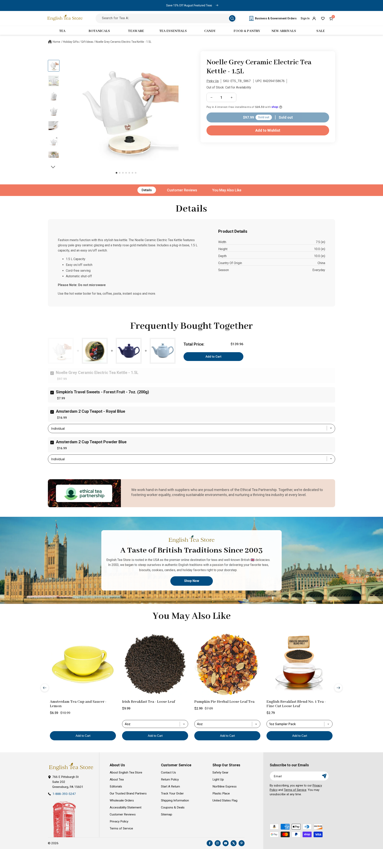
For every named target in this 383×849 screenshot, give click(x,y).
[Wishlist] (322, 18)
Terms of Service (121, 828)
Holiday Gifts (71, 41)
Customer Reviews (182, 190)
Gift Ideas (87, 41)
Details (147, 190)
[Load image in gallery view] (53, 66)
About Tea (117, 779)
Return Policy (170, 779)
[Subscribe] (324, 776)
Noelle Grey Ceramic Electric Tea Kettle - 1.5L (123, 41)
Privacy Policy (119, 821)
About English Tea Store (126, 772)
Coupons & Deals (173, 807)
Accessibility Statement (125, 807)
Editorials (116, 786)
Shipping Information (175, 800)
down (53, 164)
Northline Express (224, 786)
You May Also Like (226, 190)
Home (56, 41)
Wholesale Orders (122, 800)
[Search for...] (232, 18)
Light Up (218, 779)
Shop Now (191, 581)
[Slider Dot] (116, 173)
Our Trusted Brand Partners (128, 793)
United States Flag (224, 800)
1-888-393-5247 (64, 794)
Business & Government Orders (276, 18)
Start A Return (170, 786)
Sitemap (166, 814)
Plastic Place (221, 793)
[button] (331, 18)
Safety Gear (220, 772)
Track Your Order (172, 793)
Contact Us (168, 772)
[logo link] (71, 766)
